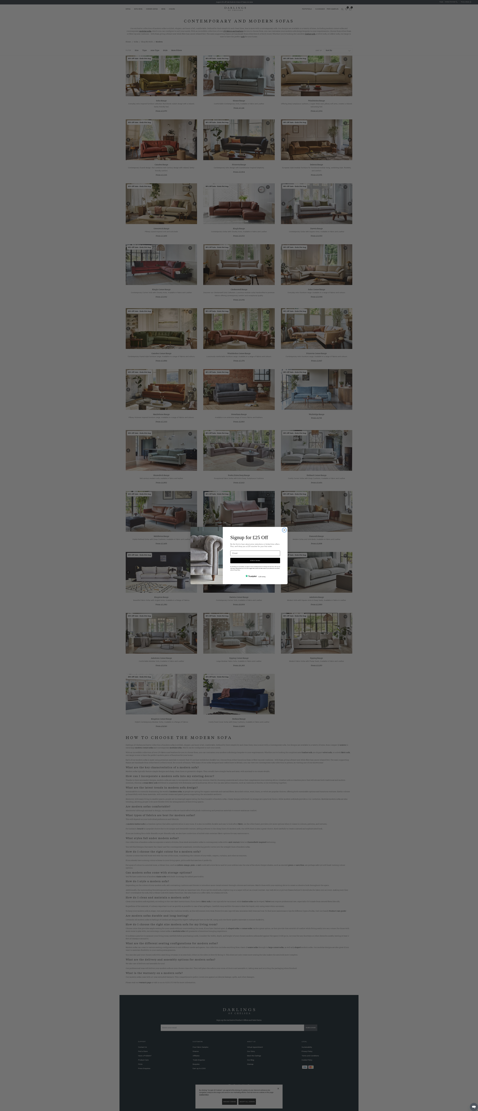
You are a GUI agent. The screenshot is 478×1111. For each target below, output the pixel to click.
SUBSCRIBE (255, 560)
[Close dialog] (284, 530)
